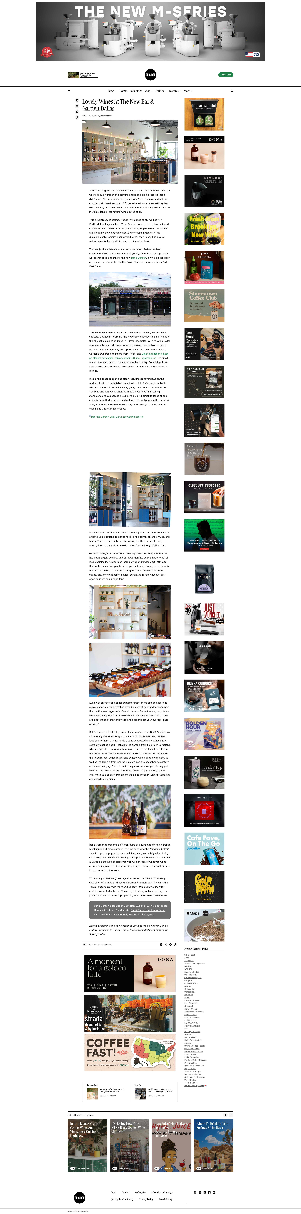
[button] (69, 91)
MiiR (186, 1029)
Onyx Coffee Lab (192, 1048)
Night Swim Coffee (192, 1040)
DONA (187, 997)
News (103, 1096)
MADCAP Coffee (192, 1023)
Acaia (186, 958)
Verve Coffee (190, 1080)
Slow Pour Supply (192, 1071)
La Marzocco (190, 1020)
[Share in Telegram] (77, 112)
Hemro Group (190, 1009)
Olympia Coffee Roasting (195, 1046)
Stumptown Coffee (192, 1074)
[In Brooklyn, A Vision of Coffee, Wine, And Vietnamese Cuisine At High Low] (87, 1145)
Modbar (187, 1034)
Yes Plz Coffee (191, 1083)
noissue (187, 1043)
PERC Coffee (190, 1054)
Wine (84, 116)
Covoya (187, 986)
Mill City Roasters (192, 1031)
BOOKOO (188, 969)
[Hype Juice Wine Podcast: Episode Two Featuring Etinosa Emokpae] (171, 1145)
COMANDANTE (191, 983)
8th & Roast (189, 955)
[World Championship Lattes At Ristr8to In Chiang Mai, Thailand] (154, 1092)
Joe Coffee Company (194, 1012)
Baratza (187, 966)
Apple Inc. (189, 960)
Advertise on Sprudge (162, 1192)
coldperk (188, 980)
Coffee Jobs (140, 1192)
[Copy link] (77, 117)
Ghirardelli (188, 1006)
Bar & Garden (138, 257)
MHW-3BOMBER (192, 1026)
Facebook (121, 914)
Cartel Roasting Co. (193, 977)
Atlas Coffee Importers (194, 963)
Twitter (133, 914)
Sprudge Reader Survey (122, 1199)
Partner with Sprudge (194, 1085)
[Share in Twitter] (77, 106)
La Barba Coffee (191, 1017)
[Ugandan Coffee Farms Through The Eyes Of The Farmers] (106, 1092)
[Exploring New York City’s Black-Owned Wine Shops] (129, 1145)
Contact (126, 1192)
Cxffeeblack (189, 992)
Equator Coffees (191, 1000)
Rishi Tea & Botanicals (194, 1066)
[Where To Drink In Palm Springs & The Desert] (213, 1145)
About (113, 1192)
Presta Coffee (190, 1063)
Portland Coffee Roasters (195, 1060)
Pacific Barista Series (193, 1051)
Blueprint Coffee (191, 972)
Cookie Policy (165, 1199)
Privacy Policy (146, 1199)
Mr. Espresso (190, 1037)
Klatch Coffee (190, 1014)
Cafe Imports (190, 975)
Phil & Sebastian (191, 1057)
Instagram (147, 914)
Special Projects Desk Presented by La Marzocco (87, 75)
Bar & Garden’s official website (148, 910)
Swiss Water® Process (194, 1077)
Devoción (188, 994)
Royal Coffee (190, 1068)
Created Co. (189, 989)
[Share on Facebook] (77, 100)
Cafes (151, 1096)
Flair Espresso (190, 1003)
